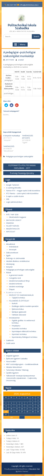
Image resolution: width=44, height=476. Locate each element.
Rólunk (8, 272)
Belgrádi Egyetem (12, 356)
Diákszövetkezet (12, 253)
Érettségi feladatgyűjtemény (22, 173)
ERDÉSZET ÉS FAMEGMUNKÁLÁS (21, 295)
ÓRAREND (10, 223)
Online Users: (11, 435)
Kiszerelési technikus (19, 328)
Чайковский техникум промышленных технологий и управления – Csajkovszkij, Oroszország (21, 378)
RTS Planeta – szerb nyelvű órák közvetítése (22, 193)
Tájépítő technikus (18, 298)
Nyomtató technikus (19, 334)
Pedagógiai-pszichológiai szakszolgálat (19, 156)
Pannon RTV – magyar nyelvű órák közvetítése (23, 191)
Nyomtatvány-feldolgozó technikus (24, 337)
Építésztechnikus (18, 309)
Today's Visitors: (12, 441)
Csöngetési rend (15, 278)
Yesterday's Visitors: (13, 447)
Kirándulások (13, 247)
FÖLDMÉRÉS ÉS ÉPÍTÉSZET (19, 301)
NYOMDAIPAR (14, 318)
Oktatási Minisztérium (14, 367)
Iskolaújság (10, 264)
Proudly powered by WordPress (15, 469)
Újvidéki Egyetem (12, 373)
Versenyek (12, 249)
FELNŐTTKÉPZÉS (12, 226)
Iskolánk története (15, 284)
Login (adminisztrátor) (14, 202)
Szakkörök (10, 340)
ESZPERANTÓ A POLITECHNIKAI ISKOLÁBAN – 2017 (22, 166)
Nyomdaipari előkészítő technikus (24, 331)
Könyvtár (9, 267)
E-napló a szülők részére (15, 196)
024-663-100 (11, 5)
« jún (11, 417)
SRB (7, 199)
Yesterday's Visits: (12, 444)
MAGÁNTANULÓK (13, 229)
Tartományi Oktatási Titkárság (17, 370)
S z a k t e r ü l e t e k (13, 292)
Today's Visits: (11, 438)
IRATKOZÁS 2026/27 (13, 220)
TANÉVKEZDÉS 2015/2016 (27, 137)
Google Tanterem (12, 185)
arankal (21, 60)
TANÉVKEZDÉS (8, 146)
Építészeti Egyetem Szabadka (16, 359)
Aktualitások (10, 244)
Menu (22, 44)
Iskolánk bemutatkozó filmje (19, 281)
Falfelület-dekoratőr (19, 315)
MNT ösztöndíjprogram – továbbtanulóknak (22, 364)
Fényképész (16, 326)
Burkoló (14, 303)
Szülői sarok (10, 343)
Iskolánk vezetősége (16, 286)
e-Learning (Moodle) (13, 188)
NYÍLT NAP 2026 (12, 214)
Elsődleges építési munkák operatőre (25, 306)
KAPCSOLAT (10, 231)
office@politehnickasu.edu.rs (29, 5)
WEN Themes (23, 471)
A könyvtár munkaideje (11, 136)
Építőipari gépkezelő (19, 312)
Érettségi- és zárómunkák (15, 258)
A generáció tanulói (16, 275)
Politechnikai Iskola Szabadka (22, 26)
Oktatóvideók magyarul (17, 217)
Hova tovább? (11, 361)
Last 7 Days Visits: (13, 450)
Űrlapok (12, 289)
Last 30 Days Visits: (13, 452)
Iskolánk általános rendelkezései (18, 261)
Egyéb (8, 255)
